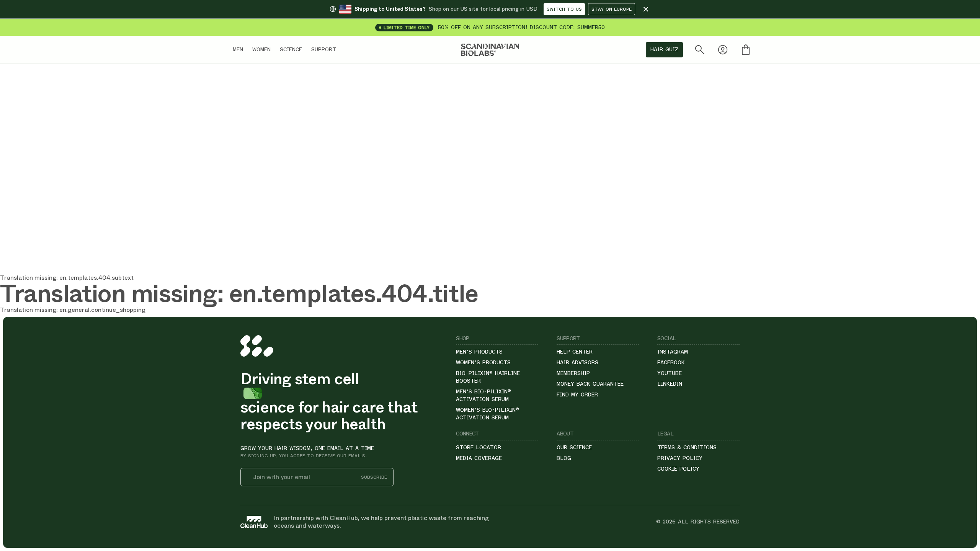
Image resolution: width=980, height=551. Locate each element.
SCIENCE (291, 49)
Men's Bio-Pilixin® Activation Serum (483, 395)
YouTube (669, 373)
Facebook (671, 362)
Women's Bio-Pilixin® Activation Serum (487, 413)
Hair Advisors (577, 362)
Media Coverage (479, 458)
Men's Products (479, 351)
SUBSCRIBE (374, 477)
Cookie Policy (678, 469)
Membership (573, 373)
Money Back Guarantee (590, 384)
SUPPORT (323, 49)
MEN (238, 49)
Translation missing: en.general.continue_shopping (72, 309)
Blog (564, 458)
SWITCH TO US (564, 9)
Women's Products (483, 362)
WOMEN (261, 49)
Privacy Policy (679, 458)
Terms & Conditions (687, 447)
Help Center (575, 351)
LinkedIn (669, 384)
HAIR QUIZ (664, 49)
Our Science (574, 447)
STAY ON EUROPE (611, 9)
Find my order (577, 394)
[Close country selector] (645, 9)
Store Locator (478, 447)
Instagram (672, 351)
